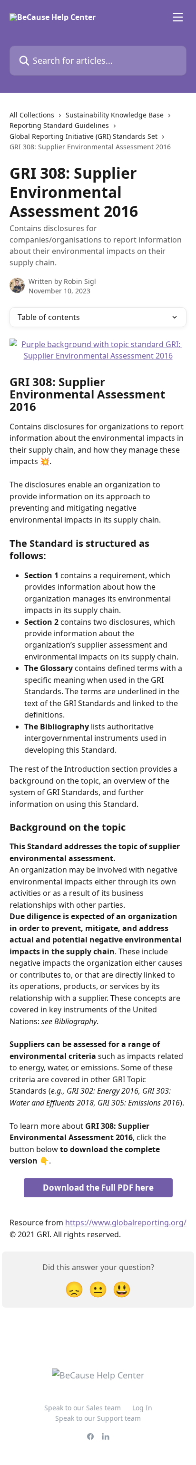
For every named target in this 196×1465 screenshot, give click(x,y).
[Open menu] (177, 17)
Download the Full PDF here (98, 1187)
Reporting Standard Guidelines (59, 125)
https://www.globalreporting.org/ (125, 1222)
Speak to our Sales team (82, 1407)
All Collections (32, 114)
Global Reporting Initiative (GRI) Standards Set (83, 136)
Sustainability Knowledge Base (115, 114)
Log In (142, 1407)
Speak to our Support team (98, 1418)
